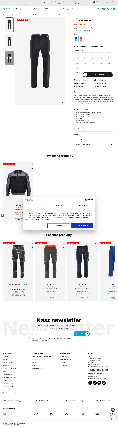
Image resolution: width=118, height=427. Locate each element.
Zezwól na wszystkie (82, 225)
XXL (93, 63)
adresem (44, 340)
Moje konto (63, 356)
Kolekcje (47, 9)
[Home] (8, 9)
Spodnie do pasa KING (18, 289)
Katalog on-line (44, 2)
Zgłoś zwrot (35, 365)
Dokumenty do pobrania (82, 144)
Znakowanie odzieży (25, 2)
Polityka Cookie (8, 390)
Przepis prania (79, 129)
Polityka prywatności (9, 387)
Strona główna (6, 14)
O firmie (5, 356)
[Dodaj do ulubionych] (32, 164)
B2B (52, 2)
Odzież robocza (39, 9)
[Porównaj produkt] (32, 168)
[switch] (112, 419)
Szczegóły (78, 139)
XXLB (101, 63)
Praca (5, 380)
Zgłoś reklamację (37, 368)
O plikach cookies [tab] (83, 205)
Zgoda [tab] (35, 205)
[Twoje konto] (108, 9)
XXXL (77, 68)
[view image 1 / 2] (40, 61)
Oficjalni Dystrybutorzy (10, 368)
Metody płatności (37, 359)
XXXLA (109, 63)
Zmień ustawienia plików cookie (13, 393)
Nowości (62, 9)
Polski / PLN (112, 2)
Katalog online (7, 374)
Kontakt (5, 2)
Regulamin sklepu (8, 384)
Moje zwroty (64, 362)
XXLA (77, 63)
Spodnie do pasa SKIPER (50, 289)
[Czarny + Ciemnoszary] (76, 39)
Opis (75, 92)
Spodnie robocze (16, 14)
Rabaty (36, 2)
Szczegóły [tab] (59, 205)
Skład (76, 134)
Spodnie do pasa (27, 14)
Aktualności (6, 365)
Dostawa (34, 362)
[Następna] (62, 102)
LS (101, 54)
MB (93, 54)
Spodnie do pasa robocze (39, 14)
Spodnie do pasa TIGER (82, 289)
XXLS (85, 63)
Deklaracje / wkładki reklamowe (41, 356)
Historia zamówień (65, 359)
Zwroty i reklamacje (12, 2)
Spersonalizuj (58, 225)
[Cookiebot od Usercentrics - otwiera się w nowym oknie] (86, 200)
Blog (56, 2)
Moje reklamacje (65, 365)
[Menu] (115, 408)
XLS (93, 59)
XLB (109, 59)
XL (101, 59)
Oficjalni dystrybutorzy (78, 2)
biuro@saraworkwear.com (95, 373)
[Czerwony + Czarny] (81, 39)
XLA (85, 59)
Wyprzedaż (69, 9)
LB (77, 59)
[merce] (17, 424)
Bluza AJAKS (18, 209)
